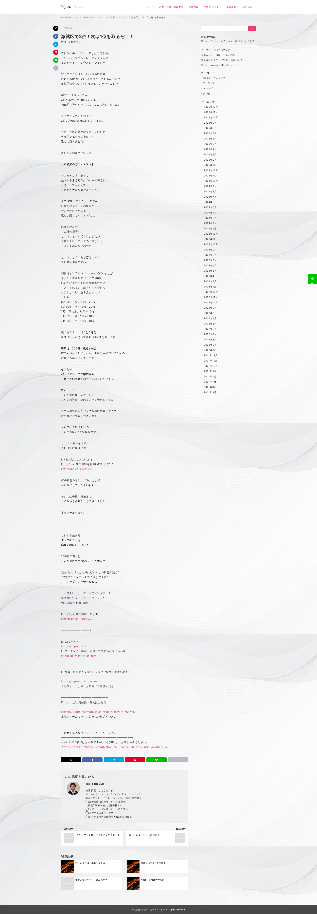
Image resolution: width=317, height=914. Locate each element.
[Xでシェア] (55, 28)
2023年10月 (211, 244)
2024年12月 (211, 170)
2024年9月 (210, 186)
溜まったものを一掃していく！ (218, 65)
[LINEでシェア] (55, 60)
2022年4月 (210, 334)
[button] (55, 68)
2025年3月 (210, 154)
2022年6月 (210, 323)
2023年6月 (210, 265)
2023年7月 (210, 260)
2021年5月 (210, 392)
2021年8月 (210, 376)
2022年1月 (210, 350)
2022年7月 (210, 318)
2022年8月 (210, 313)
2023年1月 (210, 286)
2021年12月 (211, 355)
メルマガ (68, 28)
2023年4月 (210, 276)
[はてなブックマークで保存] (55, 44)
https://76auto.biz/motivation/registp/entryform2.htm (98, 711)
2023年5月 (210, 270)
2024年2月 (210, 223)
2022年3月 (210, 339)
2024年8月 (210, 191)
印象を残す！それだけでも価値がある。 (223, 60)
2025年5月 (210, 143)
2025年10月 (211, 117)
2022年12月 (211, 291)
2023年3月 (210, 281)
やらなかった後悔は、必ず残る (218, 55)
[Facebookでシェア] (55, 36)
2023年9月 (210, 249)
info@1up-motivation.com (78, 655)
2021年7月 (210, 381)
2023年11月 (211, 239)
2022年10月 (211, 302)
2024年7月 (210, 196)
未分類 (206, 93)
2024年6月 (210, 202)
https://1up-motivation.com (80, 681)
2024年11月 (211, 175)
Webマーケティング (214, 77)
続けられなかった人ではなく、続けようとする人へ (228, 43)
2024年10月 (211, 180)
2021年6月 (210, 387)
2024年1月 (210, 228)
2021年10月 (211, 365)
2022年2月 (210, 344)
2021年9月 (210, 371)
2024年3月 (210, 217)
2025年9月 (210, 122)
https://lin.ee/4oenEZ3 (76, 469)
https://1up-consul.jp (75, 646)
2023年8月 (210, 254)
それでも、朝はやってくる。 (217, 50)
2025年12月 (211, 106)
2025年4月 (210, 149)
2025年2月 (210, 159)
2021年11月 (210, 360)
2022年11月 (211, 297)
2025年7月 (210, 133)
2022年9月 (210, 307)
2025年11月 (211, 112)
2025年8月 (210, 128)
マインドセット (211, 83)
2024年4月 (210, 212)
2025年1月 (210, 165)
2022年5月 (210, 328)
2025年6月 (210, 138)
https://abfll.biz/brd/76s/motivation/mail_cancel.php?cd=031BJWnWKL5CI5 (115, 747)
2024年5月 (210, 207)
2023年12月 (211, 233)
